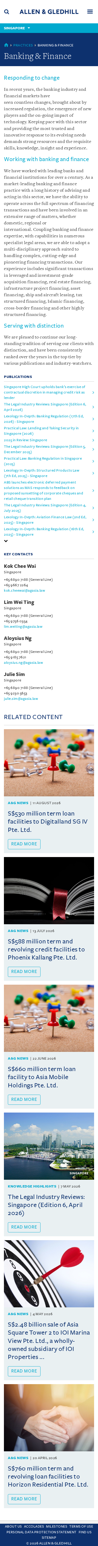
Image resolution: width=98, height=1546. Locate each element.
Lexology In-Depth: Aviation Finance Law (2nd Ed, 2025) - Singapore (45, 519)
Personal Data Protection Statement (42, 1532)
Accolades (34, 1526)
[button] (6, 541)
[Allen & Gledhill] (49, 11)
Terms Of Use (81, 1526)
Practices (23, 45)
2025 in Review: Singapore (25, 440)
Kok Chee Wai (20, 566)
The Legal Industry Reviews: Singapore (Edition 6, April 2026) (45, 407)
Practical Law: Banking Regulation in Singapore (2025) (43, 461)
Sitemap (49, 1538)
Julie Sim (14, 674)
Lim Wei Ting (19, 602)
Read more (24, 844)
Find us (85, 1532)
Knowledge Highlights (32, 1186)
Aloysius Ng (18, 638)
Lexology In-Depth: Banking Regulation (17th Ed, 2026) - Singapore (44, 419)
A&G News (18, 803)
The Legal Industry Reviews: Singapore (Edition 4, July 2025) (45, 508)
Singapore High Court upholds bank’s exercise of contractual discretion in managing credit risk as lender (44, 392)
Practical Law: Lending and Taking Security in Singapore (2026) (41, 431)
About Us (13, 1526)
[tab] (49, 541)
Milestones (56, 1526)
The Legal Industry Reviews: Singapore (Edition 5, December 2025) (45, 449)
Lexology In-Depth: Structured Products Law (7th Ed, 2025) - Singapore (41, 473)
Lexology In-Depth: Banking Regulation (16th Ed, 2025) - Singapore (44, 531)
